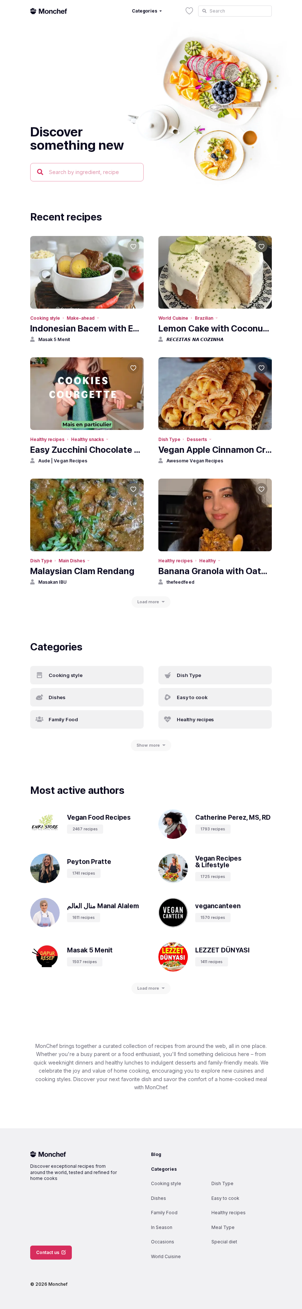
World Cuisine (173, 318)
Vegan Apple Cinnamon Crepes (215, 449)
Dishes (158, 1198)
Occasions (162, 1241)
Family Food (164, 1212)
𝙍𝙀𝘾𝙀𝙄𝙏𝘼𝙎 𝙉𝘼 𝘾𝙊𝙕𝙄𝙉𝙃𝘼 (195, 339)
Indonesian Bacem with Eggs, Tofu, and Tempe (87, 328)
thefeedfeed (180, 582)
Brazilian (204, 318)
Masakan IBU (52, 582)
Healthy (207, 560)
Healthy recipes (47, 439)
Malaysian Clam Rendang (82, 571)
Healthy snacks (87, 439)
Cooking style (45, 318)
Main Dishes (72, 560)
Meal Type (223, 1227)
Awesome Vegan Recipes (194, 460)
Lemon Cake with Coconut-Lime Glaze (215, 328)
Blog (156, 1154)
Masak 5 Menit (54, 339)
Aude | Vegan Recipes (62, 460)
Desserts (197, 439)
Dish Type (169, 439)
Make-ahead (80, 318)
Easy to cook (225, 1198)
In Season (161, 1227)
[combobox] (235, 11)
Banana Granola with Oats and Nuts (215, 571)
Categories (164, 1169)
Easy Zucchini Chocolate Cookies (87, 449)
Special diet (224, 1241)
